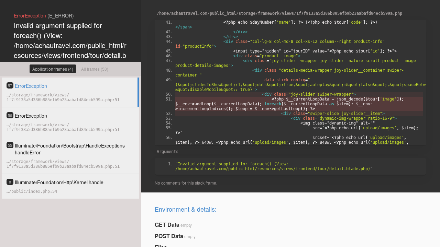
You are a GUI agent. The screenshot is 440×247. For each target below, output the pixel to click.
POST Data (169, 236)
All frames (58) (94, 69)
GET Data (167, 224)
